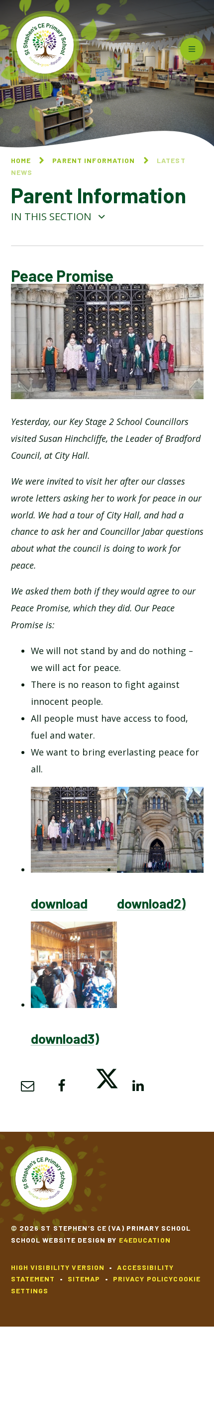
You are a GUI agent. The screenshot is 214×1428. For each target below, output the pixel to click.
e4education (145, 1240)
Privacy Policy (143, 1278)
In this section (52, 216)
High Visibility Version (58, 1267)
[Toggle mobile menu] (191, 49)
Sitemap (84, 1278)
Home (21, 160)
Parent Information (93, 160)
